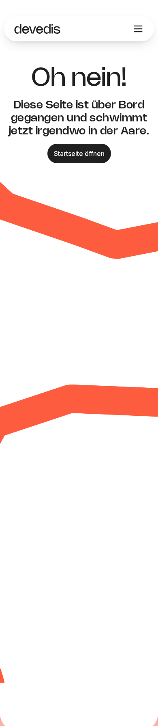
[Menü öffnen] (138, 29)
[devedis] (37, 29)
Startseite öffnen (79, 153)
